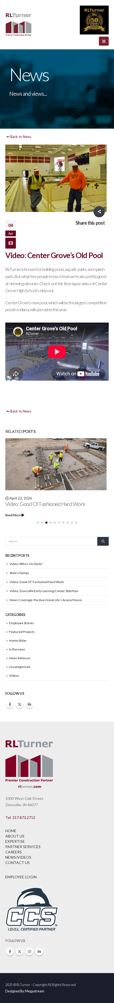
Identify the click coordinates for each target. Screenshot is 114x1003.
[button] (104, 41)
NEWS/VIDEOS (18, 857)
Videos (14, 676)
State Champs (19, 573)
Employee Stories (21, 623)
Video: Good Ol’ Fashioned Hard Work (45, 504)
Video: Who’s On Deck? (26, 564)
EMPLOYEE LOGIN (21, 877)
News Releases (20, 658)
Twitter (20, 704)
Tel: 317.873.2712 (20, 817)
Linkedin (29, 704)
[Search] (103, 541)
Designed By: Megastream (24, 991)
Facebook (10, 704)
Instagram (29, 952)
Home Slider (18, 640)
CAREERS (13, 852)
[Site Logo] (18, 25)
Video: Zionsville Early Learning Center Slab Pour (44, 591)
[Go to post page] (57, 464)
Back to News (20, 136)
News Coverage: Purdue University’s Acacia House (46, 600)
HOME (10, 830)
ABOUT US (14, 836)
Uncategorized (19, 667)
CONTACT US (17, 862)
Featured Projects (22, 632)
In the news (17, 649)
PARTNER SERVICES (23, 846)
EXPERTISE (15, 841)
